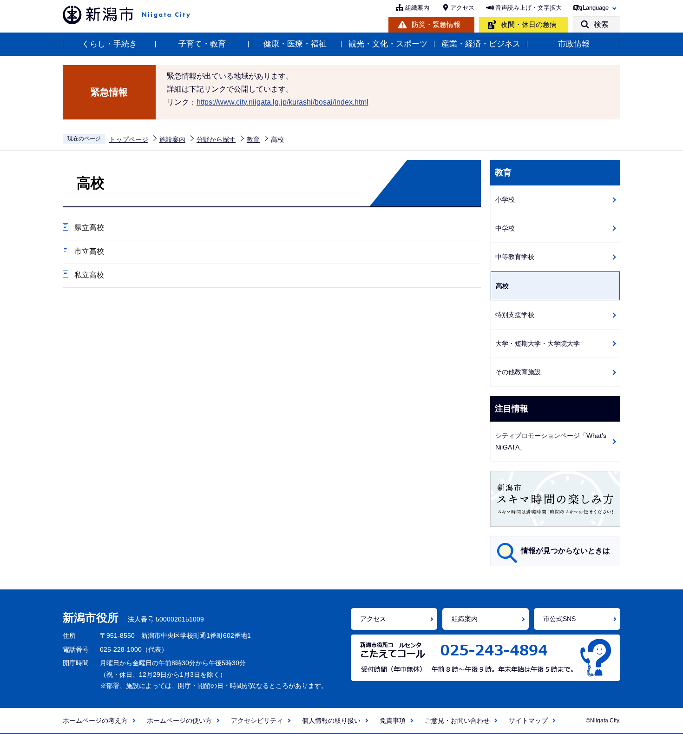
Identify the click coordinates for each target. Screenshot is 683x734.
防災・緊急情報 (436, 24)
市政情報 (574, 44)
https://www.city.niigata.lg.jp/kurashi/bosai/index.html (282, 102)
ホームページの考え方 (95, 720)
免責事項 (393, 720)
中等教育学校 (514, 256)
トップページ (128, 139)
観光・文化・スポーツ (387, 44)
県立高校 (89, 227)
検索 (601, 24)
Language (596, 7)
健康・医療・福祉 (295, 44)
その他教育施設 (518, 372)
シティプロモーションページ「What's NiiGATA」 (550, 441)
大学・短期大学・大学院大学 (537, 343)
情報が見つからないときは (565, 551)
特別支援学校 (514, 314)
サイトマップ (528, 720)
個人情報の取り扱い (331, 720)
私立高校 (89, 275)
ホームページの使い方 (179, 720)
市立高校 (89, 251)
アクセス (462, 7)
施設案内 (172, 139)
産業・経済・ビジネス (480, 44)
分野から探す (216, 139)
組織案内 (417, 7)
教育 (253, 139)
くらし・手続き (109, 44)
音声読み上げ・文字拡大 (528, 7)
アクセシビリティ (257, 720)
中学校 (505, 228)
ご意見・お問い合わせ (457, 720)
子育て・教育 (202, 44)
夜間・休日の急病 (529, 24)
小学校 (505, 199)
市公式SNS (559, 618)
